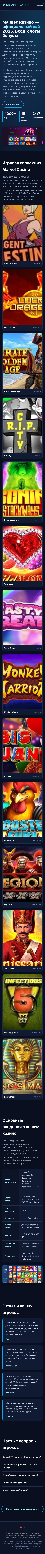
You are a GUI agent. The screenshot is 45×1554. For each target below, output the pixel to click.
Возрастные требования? (15, 1490)
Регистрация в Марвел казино (22, 1509)
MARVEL (16, 5)
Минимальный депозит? (14, 1483)
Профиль (39, 5)
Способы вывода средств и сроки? (20, 1475)
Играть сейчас (13, 104)
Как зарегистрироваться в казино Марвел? (19, 1466)
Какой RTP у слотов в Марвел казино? (21, 1457)
